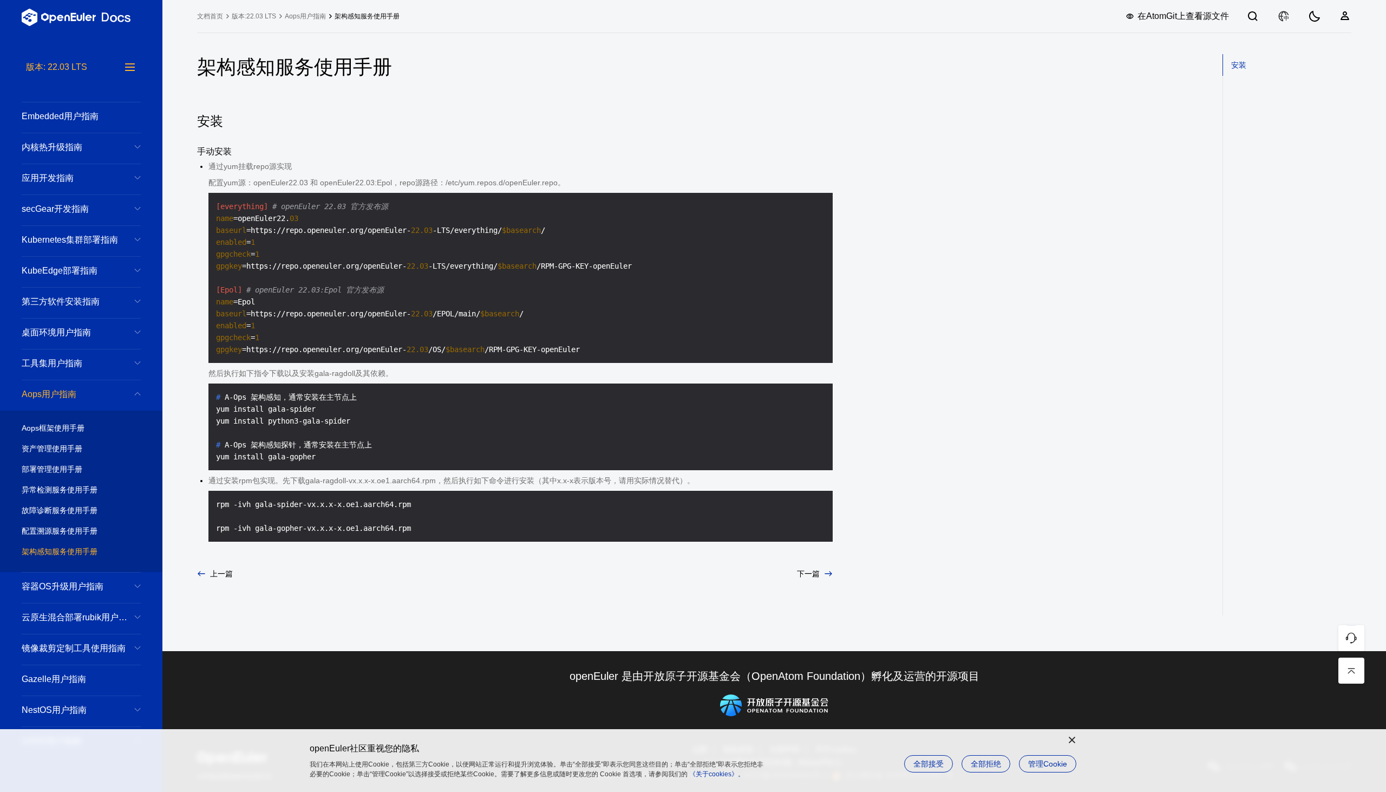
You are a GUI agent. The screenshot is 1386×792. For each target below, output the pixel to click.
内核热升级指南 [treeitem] (52, 147)
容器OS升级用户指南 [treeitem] (62, 586)
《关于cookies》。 (716, 774)
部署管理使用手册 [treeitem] (52, 469)
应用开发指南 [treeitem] (48, 178)
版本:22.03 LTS (254, 16)
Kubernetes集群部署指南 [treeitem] (70, 239)
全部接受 (928, 763)
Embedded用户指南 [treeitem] (60, 116)
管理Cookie (1047, 763)
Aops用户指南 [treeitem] (49, 394)
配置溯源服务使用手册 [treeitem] (59, 531)
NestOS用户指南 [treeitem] (54, 710)
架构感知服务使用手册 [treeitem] (59, 551)
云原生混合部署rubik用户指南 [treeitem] (79, 617)
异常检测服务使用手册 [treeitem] (59, 489)
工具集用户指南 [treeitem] (52, 363)
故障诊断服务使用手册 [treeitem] (59, 510)
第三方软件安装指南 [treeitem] (61, 301)
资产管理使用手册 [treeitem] (52, 448)
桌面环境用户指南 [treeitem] (56, 332)
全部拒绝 (986, 763)
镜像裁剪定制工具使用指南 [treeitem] (74, 648)
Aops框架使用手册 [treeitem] (53, 428)
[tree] (81, 426)
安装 (1238, 65)
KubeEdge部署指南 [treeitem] (59, 270)
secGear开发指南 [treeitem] (55, 208)
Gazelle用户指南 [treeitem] (54, 679)
